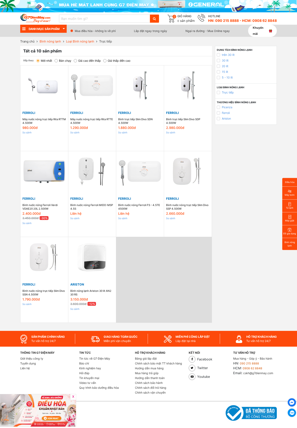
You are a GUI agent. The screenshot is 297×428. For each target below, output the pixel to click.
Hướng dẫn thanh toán (150, 378)
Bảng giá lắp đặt (146, 358)
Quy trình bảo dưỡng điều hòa (99, 387)
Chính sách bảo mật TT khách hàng (158, 363)
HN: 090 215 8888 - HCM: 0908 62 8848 (242, 21)
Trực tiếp (105, 41)
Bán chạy (65, 60)
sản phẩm (186, 21)
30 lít (225, 60)
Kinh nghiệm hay (90, 368)
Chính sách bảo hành (149, 382)
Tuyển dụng (28, 363)
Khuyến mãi (258, 30)
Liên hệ (25, 368)
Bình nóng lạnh (50, 41)
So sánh (27, 132)
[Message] (292, 402)
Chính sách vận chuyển (150, 392)
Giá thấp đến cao (119, 60)
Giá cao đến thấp (89, 60)
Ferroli (226, 113)
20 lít (225, 66)
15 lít (225, 71)
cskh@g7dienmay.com (258, 373)
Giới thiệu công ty (31, 358)
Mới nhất (46, 60)
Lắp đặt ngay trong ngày (150, 31)
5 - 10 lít (227, 77)
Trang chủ (27, 41)
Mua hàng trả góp (147, 373)
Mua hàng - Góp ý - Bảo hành (252, 358)
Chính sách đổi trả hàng (150, 387)
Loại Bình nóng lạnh (80, 41)
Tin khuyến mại (89, 378)
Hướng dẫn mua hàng (149, 368)
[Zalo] (292, 413)
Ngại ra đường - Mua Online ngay (207, 31)
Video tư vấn (87, 382)
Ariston (226, 118)
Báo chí (84, 363)
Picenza (227, 107)
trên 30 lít (228, 54)
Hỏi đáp (84, 373)
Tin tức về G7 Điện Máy (94, 358)
